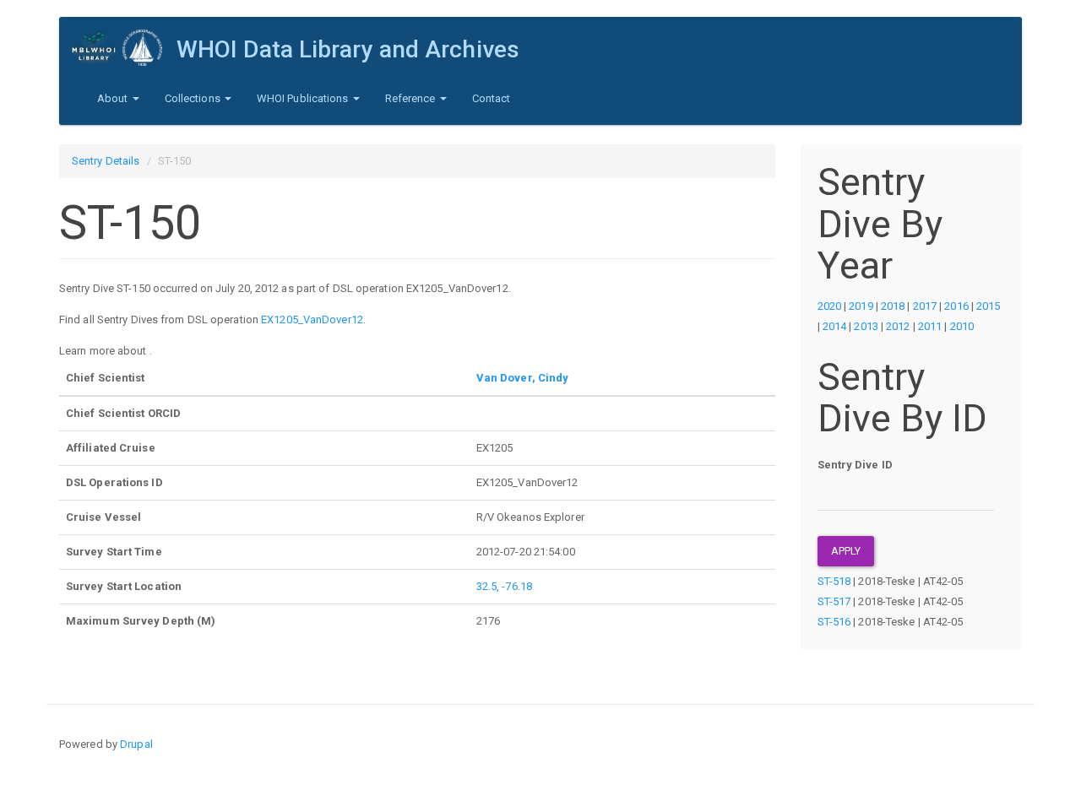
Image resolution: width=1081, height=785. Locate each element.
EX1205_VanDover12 (312, 319)
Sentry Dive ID (855, 464)
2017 (925, 306)
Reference (411, 98)
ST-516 (834, 621)
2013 (865, 326)
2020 (829, 306)
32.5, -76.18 (504, 586)
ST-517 (834, 601)
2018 (892, 306)
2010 (962, 326)
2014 (834, 326)
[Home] (124, 48)
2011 (930, 326)
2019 (860, 306)
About (114, 98)
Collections (194, 98)
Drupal (136, 744)
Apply (846, 550)
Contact (491, 98)
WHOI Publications (304, 98)
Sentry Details (105, 160)
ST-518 (834, 581)
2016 (956, 306)
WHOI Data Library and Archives (348, 49)
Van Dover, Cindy (522, 377)
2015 (988, 306)
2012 (898, 326)
